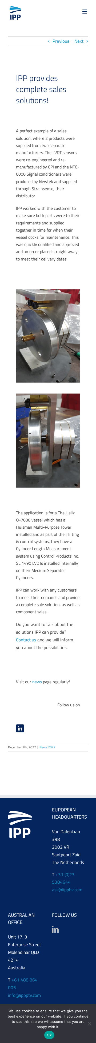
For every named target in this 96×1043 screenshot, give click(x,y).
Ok (49, 1035)
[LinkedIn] (55, 929)
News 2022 (47, 747)
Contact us (26, 639)
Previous (61, 41)
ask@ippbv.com (67, 889)
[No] (89, 1023)
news (37, 682)
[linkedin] (20, 728)
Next (78, 41)
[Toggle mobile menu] (85, 11)
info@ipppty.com (24, 995)
